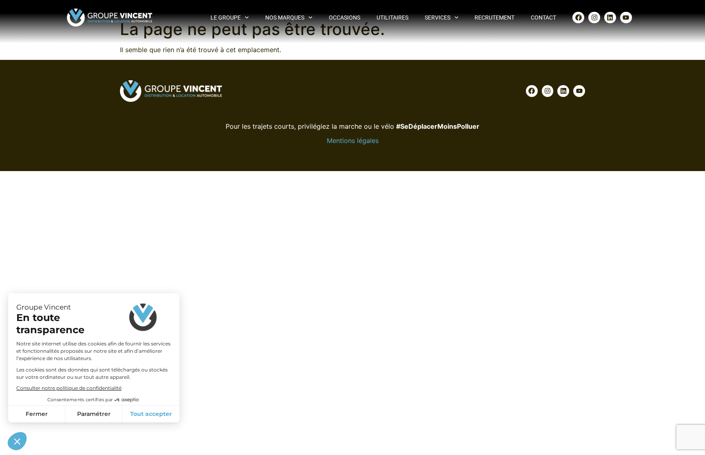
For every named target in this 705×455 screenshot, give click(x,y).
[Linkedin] (610, 18)
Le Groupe (226, 17)
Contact (543, 17)
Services (437, 17)
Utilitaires (392, 17)
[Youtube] (626, 18)
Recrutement (494, 17)
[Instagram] (594, 18)
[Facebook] (578, 18)
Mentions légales (353, 140)
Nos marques (284, 17)
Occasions (344, 17)
